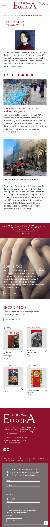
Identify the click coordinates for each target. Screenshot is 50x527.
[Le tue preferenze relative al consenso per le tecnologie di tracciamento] (46, 523)
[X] (8, 449)
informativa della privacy (17, 513)
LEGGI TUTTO (12, 293)
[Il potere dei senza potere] (37, 338)
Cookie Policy (18, 460)
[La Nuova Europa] (25, 5)
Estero (16, 499)
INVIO (14, 520)
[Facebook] (4, 449)
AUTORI (14, 15)
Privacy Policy (8, 460)
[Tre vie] (13, 377)
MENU (4, 5)
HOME (6, 15)
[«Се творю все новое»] (37, 378)
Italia (10, 499)
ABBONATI (25, 233)
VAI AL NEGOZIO (13, 319)
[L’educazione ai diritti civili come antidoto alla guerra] (25, 92)
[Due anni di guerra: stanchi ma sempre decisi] (25, 157)
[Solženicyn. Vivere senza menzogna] (13, 340)
